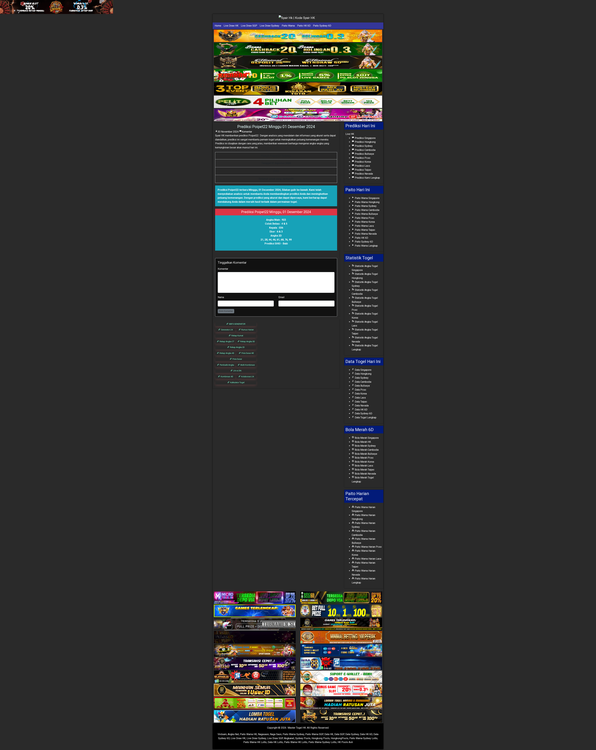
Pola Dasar (237, 359)
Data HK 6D (360, 409)
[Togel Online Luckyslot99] (341, 611)
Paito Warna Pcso (364, 217)
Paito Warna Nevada (365, 233)
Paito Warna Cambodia (366, 210)
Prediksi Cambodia (364, 150)
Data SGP (339, 734)
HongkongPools (339, 738)
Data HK (328, 734)
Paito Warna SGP (314, 734)
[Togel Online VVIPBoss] (298, 35)
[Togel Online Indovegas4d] (341, 716)
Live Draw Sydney (269, 25)
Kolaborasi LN (247, 376)
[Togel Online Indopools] (341, 690)
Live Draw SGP (249, 25)
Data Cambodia (362, 381)
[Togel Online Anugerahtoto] (341, 650)
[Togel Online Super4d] (298, 62)
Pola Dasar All (247, 353)
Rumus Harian (247, 330)
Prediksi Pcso (362, 157)
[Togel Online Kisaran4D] (298, 75)
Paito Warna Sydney (365, 206)
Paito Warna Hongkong (366, 202)
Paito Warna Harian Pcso (368, 546)
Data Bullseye (362, 385)
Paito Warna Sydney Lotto (363, 738)
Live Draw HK (231, 25)
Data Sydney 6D (363, 413)
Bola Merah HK (362, 441)
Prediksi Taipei (362, 169)
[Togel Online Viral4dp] (298, 115)
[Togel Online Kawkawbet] (255, 624)
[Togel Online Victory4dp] (255, 611)
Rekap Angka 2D (237, 347)
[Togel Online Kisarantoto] (298, 88)
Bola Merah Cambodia (366, 449)
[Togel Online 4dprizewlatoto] (255, 690)
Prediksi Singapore (365, 138)
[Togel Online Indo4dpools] (255, 716)
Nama (221, 297)
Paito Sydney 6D (322, 25)
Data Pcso (360, 389)
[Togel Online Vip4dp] (341, 624)
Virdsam (222, 734)
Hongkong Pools (321, 738)
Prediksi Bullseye (364, 153)
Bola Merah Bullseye (365, 453)
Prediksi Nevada (363, 173)
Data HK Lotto (275, 742)
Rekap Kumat (237, 335)
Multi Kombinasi (247, 365)
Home (218, 25)
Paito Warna (288, 25)
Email (281, 297)
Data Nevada (361, 405)
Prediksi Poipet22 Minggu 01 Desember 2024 (276, 126)
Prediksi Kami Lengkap (367, 177)
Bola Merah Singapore (366, 437)
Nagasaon (263, 734)
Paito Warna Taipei (364, 229)
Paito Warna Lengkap (366, 245)
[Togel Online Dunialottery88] (341, 637)
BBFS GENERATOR (237, 324)
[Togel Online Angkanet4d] (341, 677)
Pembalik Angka (226, 365)
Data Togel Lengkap (365, 417)
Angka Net (233, 734)
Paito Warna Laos (364, 225)
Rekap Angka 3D (247, 341)
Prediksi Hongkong (365, 141)
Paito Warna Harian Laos (367, 558)
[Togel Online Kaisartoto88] (255, 703)
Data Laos (360, 397)
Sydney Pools (302, 738)
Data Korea (360, 393)
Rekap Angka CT (226, 341)
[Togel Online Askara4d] (255, 650)
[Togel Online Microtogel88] (255, 597)
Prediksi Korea (362, 161)
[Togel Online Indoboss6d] (341, 597)
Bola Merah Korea (364, 461)
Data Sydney (361, 377)
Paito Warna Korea (364, 221)
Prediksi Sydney (363, 145)
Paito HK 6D (304, 25)
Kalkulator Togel (237, 382)
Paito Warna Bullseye (366, 213)
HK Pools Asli (345, 742)
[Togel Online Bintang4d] (255, 663)
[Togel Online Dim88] (298, 49)
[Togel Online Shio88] (341, 703)
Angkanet (289, 738)
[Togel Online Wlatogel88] (255, 677)
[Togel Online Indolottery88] (341, 663)
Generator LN (227, 330)
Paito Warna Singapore (366, 198)
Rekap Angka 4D (226, 353)
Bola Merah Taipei (364, 469)
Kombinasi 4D (226, 376)
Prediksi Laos (362, 165)
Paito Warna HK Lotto (255, 742)
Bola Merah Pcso (363, 457)
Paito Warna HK (248, 734)
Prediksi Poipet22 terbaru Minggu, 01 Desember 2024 (249, 189)
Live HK (349, 134)
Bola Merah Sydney (365, 445)
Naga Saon (276, 734)
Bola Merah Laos (363, 465)
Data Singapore (362, 369)
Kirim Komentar (226, 311)
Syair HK (219, 135)
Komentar (247, 131)
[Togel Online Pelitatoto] (298, 101)
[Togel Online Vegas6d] (255, 637)
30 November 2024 (228, 131)
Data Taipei (360, 401)
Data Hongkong (362, 373)
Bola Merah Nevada (365, 473)
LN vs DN (237, 370)
